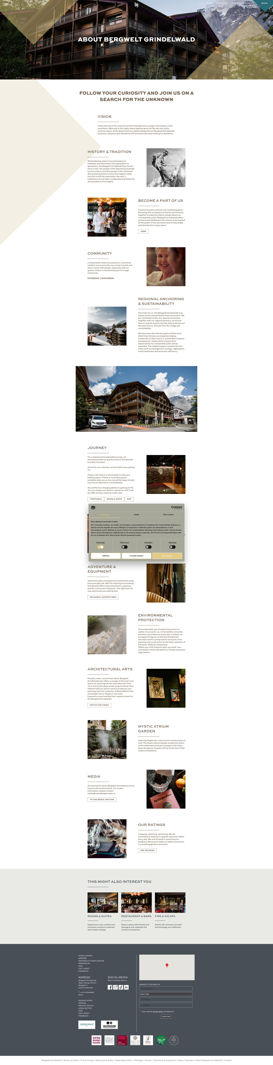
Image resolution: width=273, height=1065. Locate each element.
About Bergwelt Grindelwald (209, 1060)
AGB (80, 966)
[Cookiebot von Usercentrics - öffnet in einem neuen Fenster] (172, 507)
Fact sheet (84, 1013)
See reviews (147, 850)
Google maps (114, 499)
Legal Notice (85, 1008)
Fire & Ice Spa (87, 1060)
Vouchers (222, 3)
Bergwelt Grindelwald (51, 1060)
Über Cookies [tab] (168, 515)
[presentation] (79, 400)
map (129, 499)
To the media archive (102, 800)
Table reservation (242, 3)
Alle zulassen (167, 556)
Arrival (82, 1003)
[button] (123, 426)
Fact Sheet (84, 969)
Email (80, 995)
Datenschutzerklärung (91, 961)
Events (148, 1060)
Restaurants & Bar (104, 1060)
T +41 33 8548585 (86, 992)
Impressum (84, 963)
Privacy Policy (86, 1006)
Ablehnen (105, 556)
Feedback (83, 971)
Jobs (143, 231)
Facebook (93, 278)
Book (264, 3)
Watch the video (99, 705)
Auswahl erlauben (136, 556)
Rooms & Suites (71, 1060)
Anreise (82, 958)
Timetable (96, 499)
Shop (180, 1060)
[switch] (124, 547)
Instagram (107, 278)
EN (208, 3)
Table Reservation (123, 1060)
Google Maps (85, 956)
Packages (138, 1060)
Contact (228, 1060)
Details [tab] (136, 515)
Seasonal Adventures (103, 597)
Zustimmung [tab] (104, 515)
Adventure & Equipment (165, 1060)
